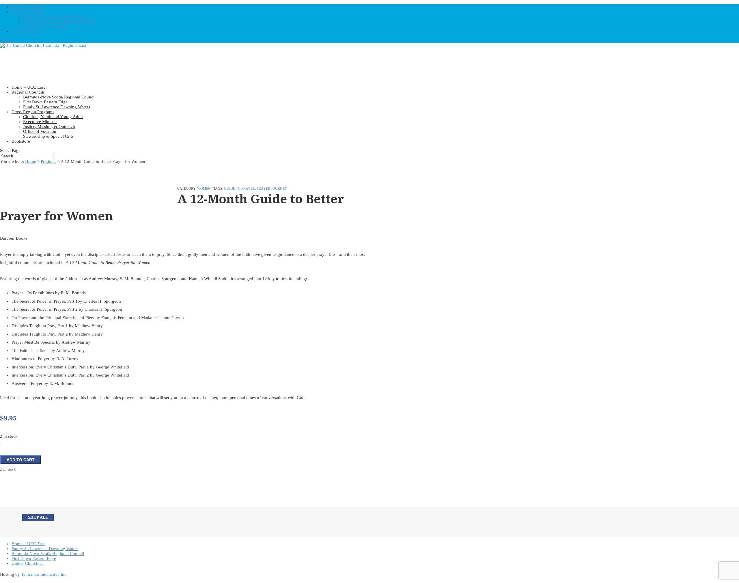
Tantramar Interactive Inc (43, 574)
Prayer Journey (272, 189)
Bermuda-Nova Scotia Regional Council (59, 21)
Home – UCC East (28, 6)
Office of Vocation (39, 131)
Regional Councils (28, 11)
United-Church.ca (28, 31)
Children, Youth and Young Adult (53, 116)
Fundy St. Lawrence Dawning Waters (56, 16)
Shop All (38, 517)
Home (30, 161)
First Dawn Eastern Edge (45, 26)
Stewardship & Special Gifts (48, 136)
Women (204, 189)
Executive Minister (40, 121)
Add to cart (21, 459)
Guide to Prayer (239, 189)
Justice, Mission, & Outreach (49, 126)
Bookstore (21, 141)
